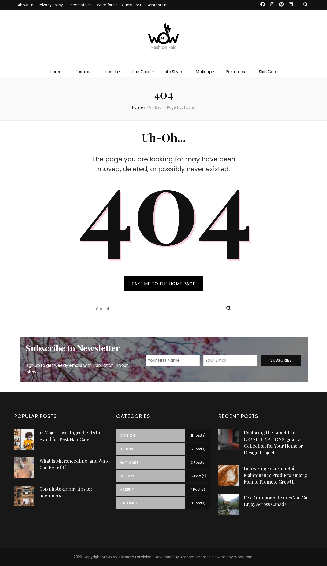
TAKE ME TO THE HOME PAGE (163, 284)
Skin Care (268, 72)
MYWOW (110, 556)
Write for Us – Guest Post (119, 4)
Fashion (83, 72)
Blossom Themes (195, 556)
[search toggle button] (305, 4)
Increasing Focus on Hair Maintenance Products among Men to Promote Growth (275, 475)
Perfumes (235, 72)
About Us (26, 4)
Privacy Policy (51, 4)
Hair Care (141, 72)
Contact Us (156, 4)
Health (111, 72)
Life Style (173, 72)
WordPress (243, 556)
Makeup (204, 72)
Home (56, 72)
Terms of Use (80, 4)
